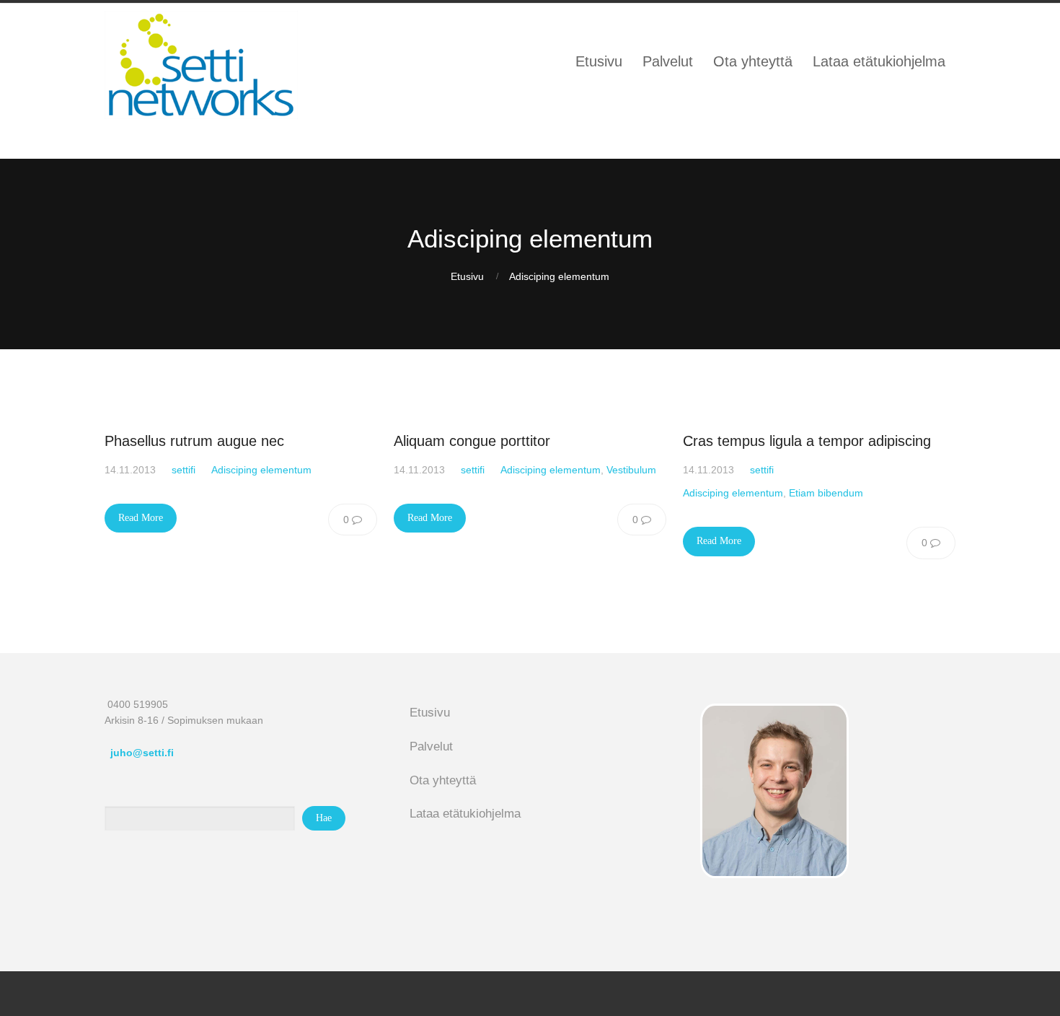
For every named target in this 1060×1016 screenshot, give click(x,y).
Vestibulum (631, 470)
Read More (140, 517)
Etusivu (467, 276)
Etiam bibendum (826, 493)
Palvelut (431, 746)
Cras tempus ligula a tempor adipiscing (807, 441)
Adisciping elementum (559, 276)
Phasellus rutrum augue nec (194, 441)
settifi (183, 470)
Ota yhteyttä (443, 780)
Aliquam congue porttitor (472, 441)
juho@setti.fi (142, 752)
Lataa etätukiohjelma (465, 813)
